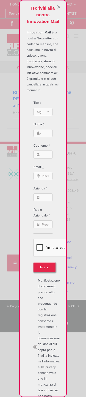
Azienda (40, 188)
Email (38, 167)
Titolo (37, 102)
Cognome (41, 145)
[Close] (58, 7)
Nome (38, 124)
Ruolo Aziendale (41, 212)
